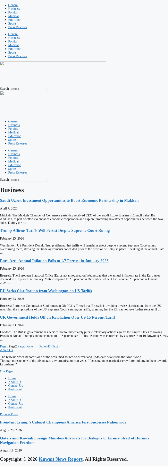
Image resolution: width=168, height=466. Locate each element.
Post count (15, 389)
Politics (13, 12)
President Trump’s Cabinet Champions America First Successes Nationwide (63, 422)
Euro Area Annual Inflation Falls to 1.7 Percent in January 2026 (54, 261)
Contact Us (15, 385)
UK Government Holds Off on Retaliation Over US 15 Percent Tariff (57, 317)
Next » (55, 346)
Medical (13, 16)
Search (4, 88)
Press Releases (17, 27)
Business (14, 8)
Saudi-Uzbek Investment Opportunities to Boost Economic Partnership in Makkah (69, 200)
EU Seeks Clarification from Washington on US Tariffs (46, 291)
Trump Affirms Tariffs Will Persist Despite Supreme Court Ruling (55, 230)
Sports (12, 23)
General (13, 5)
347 (45, 346)
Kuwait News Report (61, 459)
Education (14, 19)
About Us (14, 382)
